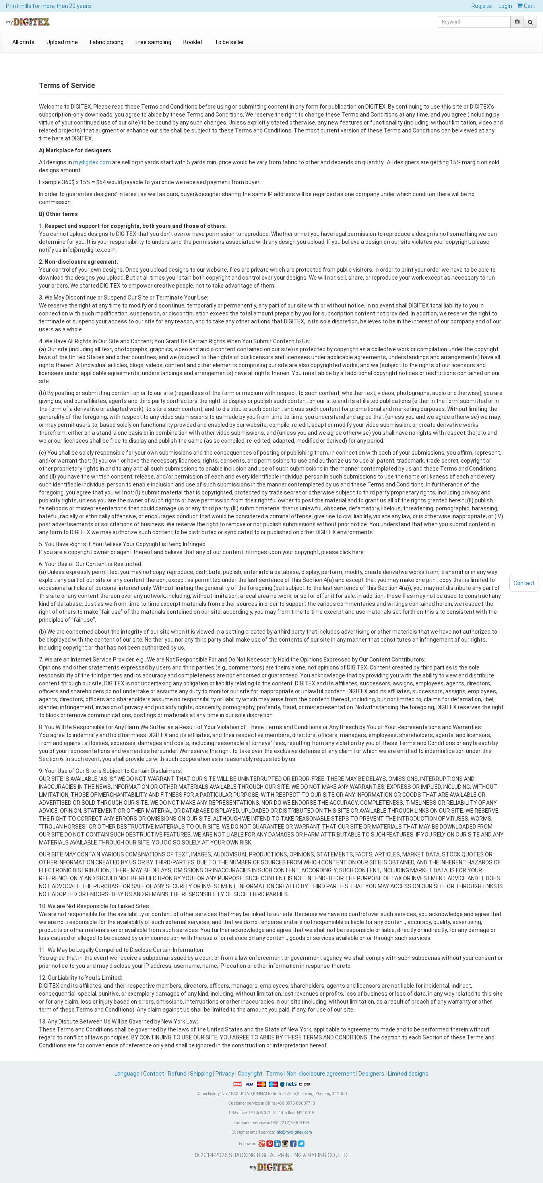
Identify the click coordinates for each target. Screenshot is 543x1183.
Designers (371, 1073)
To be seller (229, 42)
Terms (274, 1073)
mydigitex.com (92, 162)
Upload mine (62, 42)
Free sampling (153, 42)
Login (505, 6)
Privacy (224, 1073)
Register (482, 6)
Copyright (250, 1073)
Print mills (48, 6)
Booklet (193, 42)
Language (127, 1073)
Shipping (201, 1073)
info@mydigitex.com (293, 1132)
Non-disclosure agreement (321, 1073)
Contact (153, 1073)
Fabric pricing (107, 42)
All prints (23, 42)
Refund (177, 1073)
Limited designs (408, 1073)
